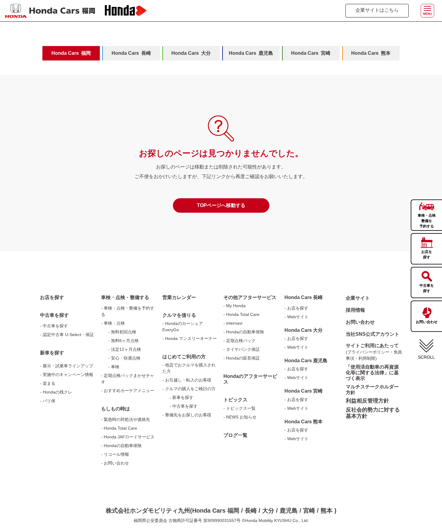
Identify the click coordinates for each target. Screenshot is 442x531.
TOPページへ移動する (221, 205)
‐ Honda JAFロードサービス (128, 436)
